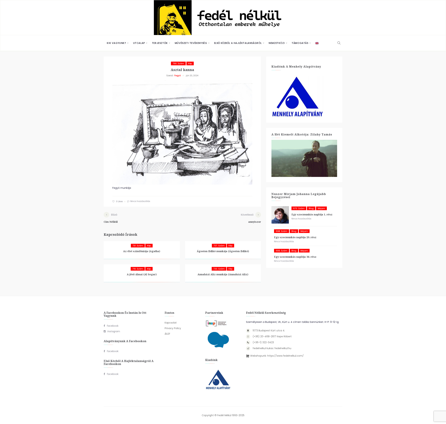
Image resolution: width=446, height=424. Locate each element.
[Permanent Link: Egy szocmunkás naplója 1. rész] (280, 215)
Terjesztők (160, 43)
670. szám (299, 208)
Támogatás (300, 43)
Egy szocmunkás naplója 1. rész (311, 214)
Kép (190, 63)
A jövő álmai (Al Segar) (142, 274)
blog (311, 208)
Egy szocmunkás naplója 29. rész (295, 237)
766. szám (178, 63)
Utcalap (139, 43)
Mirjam (321, 208)
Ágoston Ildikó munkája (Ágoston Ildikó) (223, 251)
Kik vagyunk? (116, 43)
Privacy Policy (173, 328)
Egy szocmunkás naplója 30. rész (295, 256)
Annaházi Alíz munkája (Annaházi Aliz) (223, 274)
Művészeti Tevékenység (191, 43)
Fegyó (177, 75)
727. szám (219, 245)
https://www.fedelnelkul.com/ (285, 355)
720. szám (219, 268)
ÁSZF (167, 334)
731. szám (138, 245)
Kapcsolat (171, 322)
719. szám (137, 268)
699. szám (281, 250)
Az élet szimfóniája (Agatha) (141, 251)
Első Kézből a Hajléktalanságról (238, 43)
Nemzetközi (277, 43)
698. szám (281, 231)
